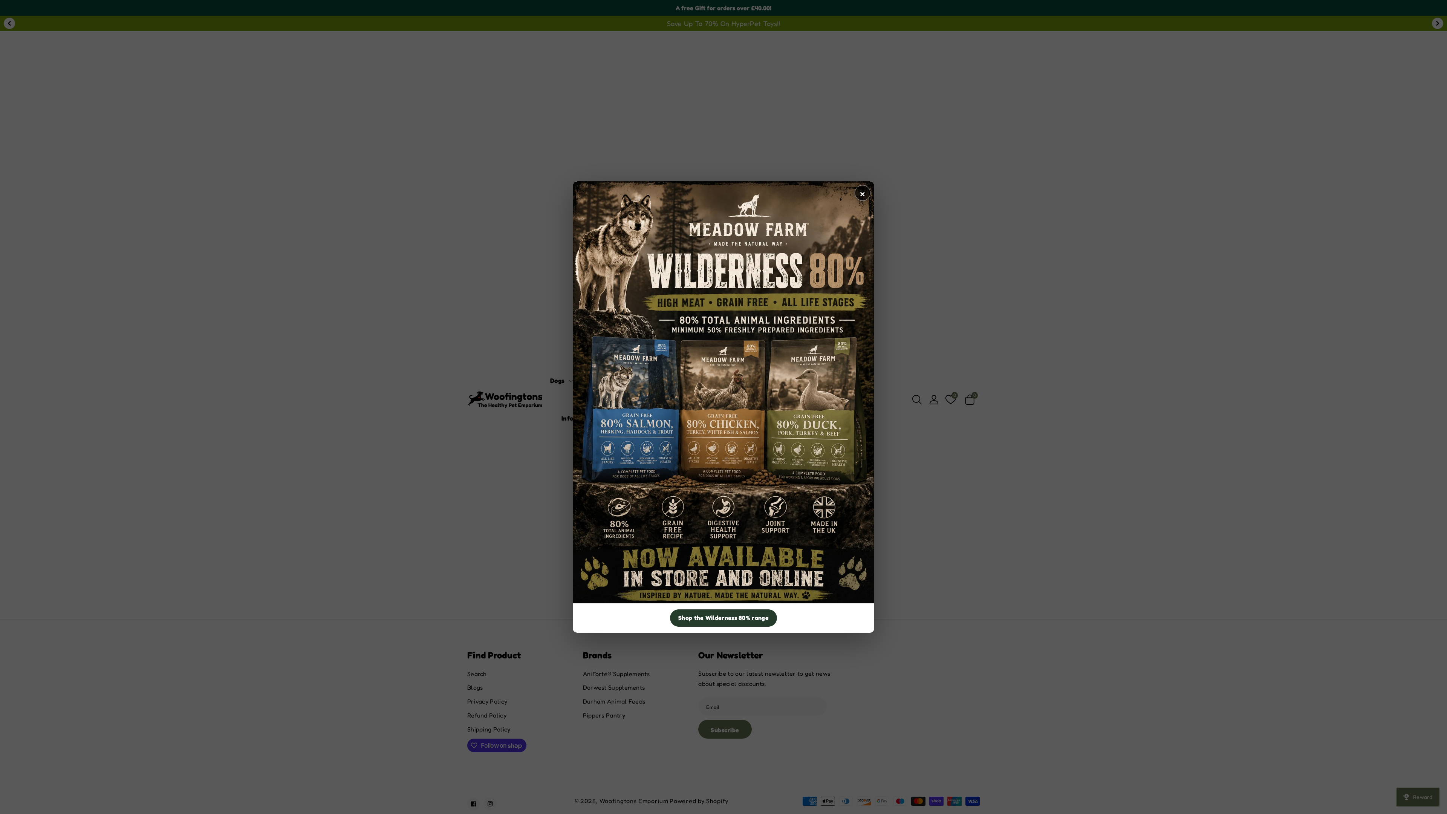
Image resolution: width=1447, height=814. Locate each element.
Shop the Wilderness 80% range (723, 617)
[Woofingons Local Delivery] (723, 392)
